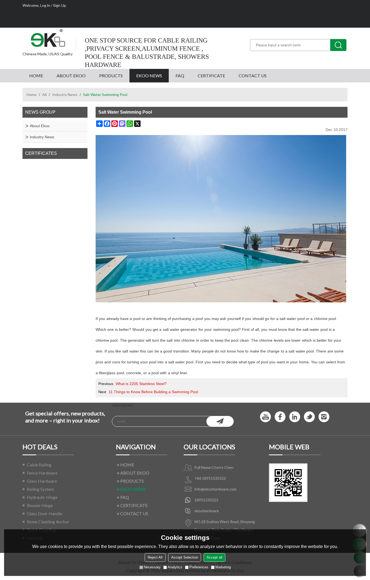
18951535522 (206, 500)
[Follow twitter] (309, 416)
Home (32, 94)
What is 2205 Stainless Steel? (141, 384)
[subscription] (219, 421)
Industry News (64, 94)
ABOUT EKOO (71, 75)
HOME (36, 75)
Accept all (214, 557)
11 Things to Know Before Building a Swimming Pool (153, 392)
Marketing (223, 567)
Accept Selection (184, 557)
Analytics (175, 567)
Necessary (152, 567)
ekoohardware (206, 510)
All (44, 94)
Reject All (155, 557)
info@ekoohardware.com (215, 489)
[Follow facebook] (280, 416)
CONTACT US (253, 75)
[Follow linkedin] (294, 416)
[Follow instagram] (324, 416)
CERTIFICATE (211, 75)
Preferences (198, 567)
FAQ (180, 75)
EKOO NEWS (149, 75)
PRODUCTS (111, 75)
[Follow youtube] (265, 416)
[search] (338, 45)
